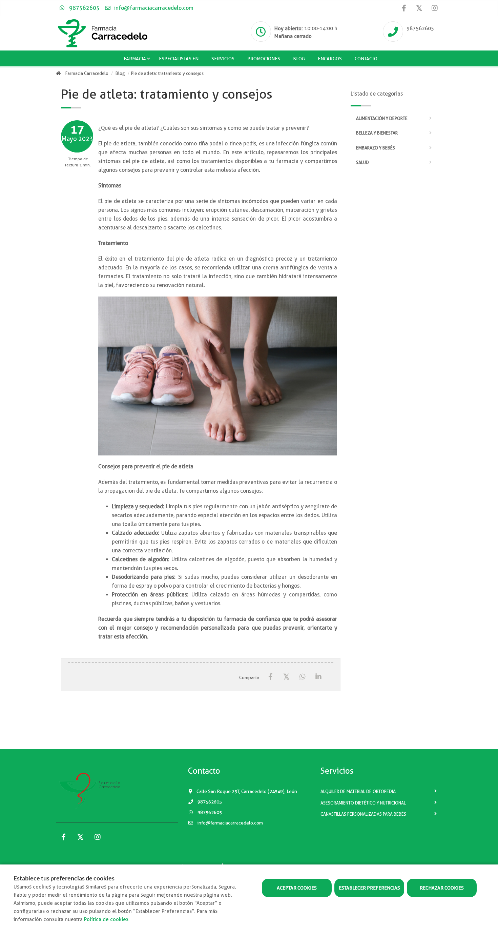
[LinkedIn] (318, 677)
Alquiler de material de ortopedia (358, 791)
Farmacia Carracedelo (86, 73)
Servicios (222, 58)
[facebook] (404, 8)
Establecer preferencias (369, 888)
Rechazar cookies (442, 888)
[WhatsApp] (302, 677)
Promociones (263, 58)
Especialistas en (179, 58)
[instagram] (434, 8)
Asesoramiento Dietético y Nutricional (363, 803)
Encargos (330, 58)
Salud (362, 162)
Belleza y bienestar (377, 133)
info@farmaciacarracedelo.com (153, 8)
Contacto (366, 58)
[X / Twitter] (286, 676)
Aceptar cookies (297, 888)
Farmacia (135, 58)
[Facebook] (270, 677)
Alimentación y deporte (382, 118)
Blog (299, 58)
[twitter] (419, 8)
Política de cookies (106, 919)
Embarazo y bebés (375, 147)
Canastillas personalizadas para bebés (363, 814)
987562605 (84, 8)
